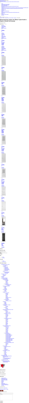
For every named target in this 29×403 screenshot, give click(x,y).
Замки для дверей (4, 7)
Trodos (7, 321)
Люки (6, 6)
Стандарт (7, 298)
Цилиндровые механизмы (19, 8)
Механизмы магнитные (8, 313)
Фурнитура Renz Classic (9, 339)
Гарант (5, 286)
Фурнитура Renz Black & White (10, 338)
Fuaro (6, 311)
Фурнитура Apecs (8, 334)
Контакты (3, 385)
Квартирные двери (5, 356)
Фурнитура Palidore (8, 336)
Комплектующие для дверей (6, 304)
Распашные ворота (16, 12)
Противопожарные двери (10, 6)
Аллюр (5, 290)
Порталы (3, 10)
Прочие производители (8, 346)
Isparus (5, 302)
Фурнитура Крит (8, 333)
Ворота (2, 11)
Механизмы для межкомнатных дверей (8, 309)
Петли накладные (7, 292)
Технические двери (16, 6)
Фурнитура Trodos (8, 335)
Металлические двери (4, 5)
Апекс (7, 283)
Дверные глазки (15, 7)
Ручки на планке (7, 326)
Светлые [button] (3, 257)
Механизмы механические (8, 318)
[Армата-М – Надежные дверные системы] (9, 1)
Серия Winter (6, 273)
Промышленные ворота (5, 12)
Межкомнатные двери (4, 378)
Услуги (2, 13)
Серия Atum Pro (7, 268)
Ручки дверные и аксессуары (6, 325)
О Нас (2, 3)
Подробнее (3, 33)
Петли (17, 7)
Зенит (5, 348)
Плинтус (3, 277)
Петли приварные (7, 299)
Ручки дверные (10, 8)
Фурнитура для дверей (4, 278)
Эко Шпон (4, 266)
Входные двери (3, 6)
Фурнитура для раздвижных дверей (9, 342)
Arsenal (7, 294)
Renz (6, 295)
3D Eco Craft (4, 274)
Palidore (7, 323)
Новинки (3, 276)
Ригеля (5, 305)
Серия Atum (6, 267)
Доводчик (19, 7)
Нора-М (7, 282)
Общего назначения (8, 284)
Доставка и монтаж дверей (5, 14)
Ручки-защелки (14, 8)
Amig (6, 320)
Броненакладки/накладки (9, 7)
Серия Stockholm (4, 9)
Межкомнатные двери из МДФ (6, 4)
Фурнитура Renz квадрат (9, 340)
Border (7, 281)
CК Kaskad (7, 327)
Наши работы (3, 383)
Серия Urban (6, 270)
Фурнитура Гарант (8, 341)
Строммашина (6, 349)
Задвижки (6, 310)
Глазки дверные (5, 289)
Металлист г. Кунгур (8, 300)
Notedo (5, 303)
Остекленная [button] (4, 261)
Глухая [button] (3, 260)
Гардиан (7, 280)
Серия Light (6, 265)
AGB (6, 322)
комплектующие (8, 312)
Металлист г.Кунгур (8, 297)
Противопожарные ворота (11, 12)
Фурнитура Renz (8, 337)
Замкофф (6, 288)
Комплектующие (23, 7)
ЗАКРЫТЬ (1, 402)
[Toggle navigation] (0, 2)
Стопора (6, 307)
